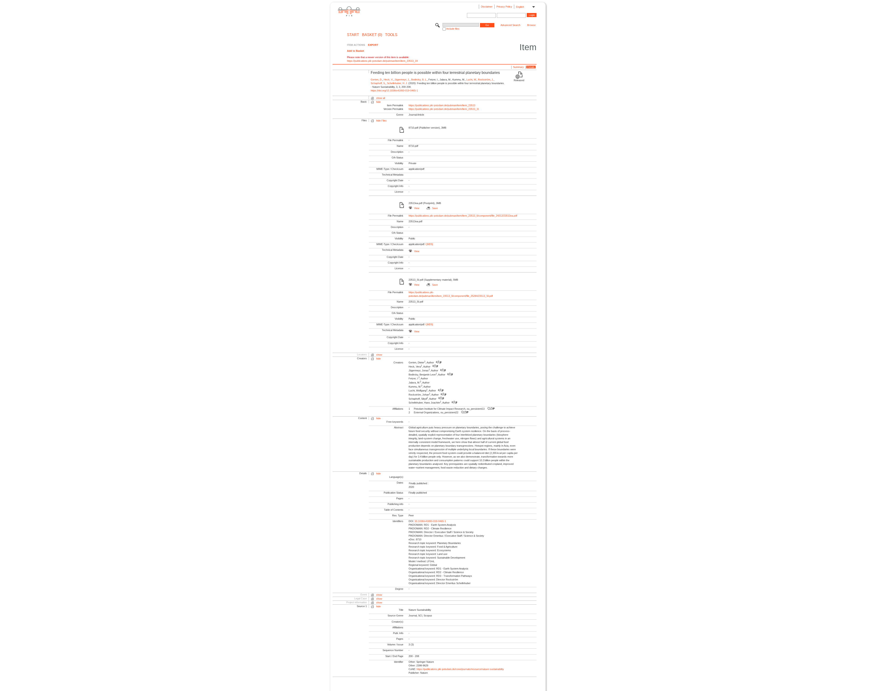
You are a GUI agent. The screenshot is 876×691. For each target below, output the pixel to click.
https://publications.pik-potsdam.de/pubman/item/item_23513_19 (382, 61)
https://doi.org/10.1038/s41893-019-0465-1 (394, 90)
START (353, 35)
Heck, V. (388, 79)
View (416, 208)
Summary (518, 67)
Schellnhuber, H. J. (397, 83)
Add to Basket (355, 50)
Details (531, 67)
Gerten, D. (376, 79)
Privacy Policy (504, 6)
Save (435, 208)
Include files (452, 28)
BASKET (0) (372, 35)
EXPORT (373, 45)
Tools (391, 35)
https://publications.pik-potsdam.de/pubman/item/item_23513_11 (444, 109)
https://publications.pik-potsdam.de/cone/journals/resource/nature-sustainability (460, 669)
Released (519, 80)
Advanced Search (510, 25)
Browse (531, 25)
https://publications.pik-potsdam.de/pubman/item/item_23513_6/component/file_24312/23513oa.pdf (463, 215)
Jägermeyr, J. (402, 79)
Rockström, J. (486, 79)
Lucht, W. (471, 79)
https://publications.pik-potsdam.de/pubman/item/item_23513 (442, 105)
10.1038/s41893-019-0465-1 (430, 521)
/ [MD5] (428, 244)
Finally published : (418, 483)
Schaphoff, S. (378, 83)
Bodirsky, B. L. (419, 79)
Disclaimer (487, 6)
